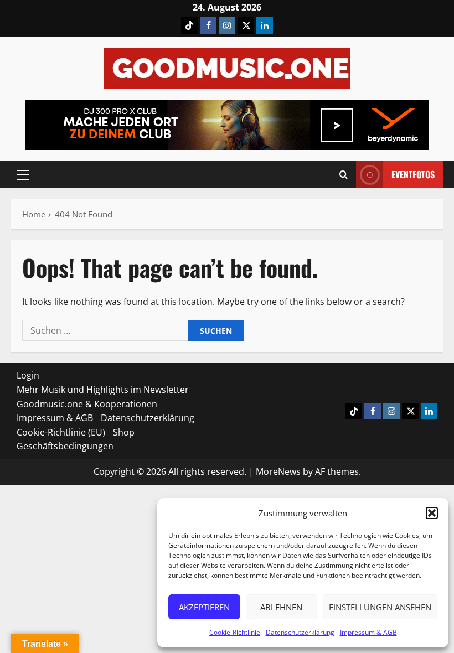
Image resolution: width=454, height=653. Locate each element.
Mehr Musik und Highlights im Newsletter (103, 389)
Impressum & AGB (368, 632)
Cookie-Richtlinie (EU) (61, 432)
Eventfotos (413, 174)
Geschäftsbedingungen (65, 446)
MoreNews (278, 471)
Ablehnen (281, 607)
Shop (124, 432)
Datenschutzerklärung (300, 632)
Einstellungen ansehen (380, 607)
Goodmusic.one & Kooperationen (87, 404)
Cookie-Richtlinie (234, 632)
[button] (431, 513)
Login (28, 375)
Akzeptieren (204, 607)
